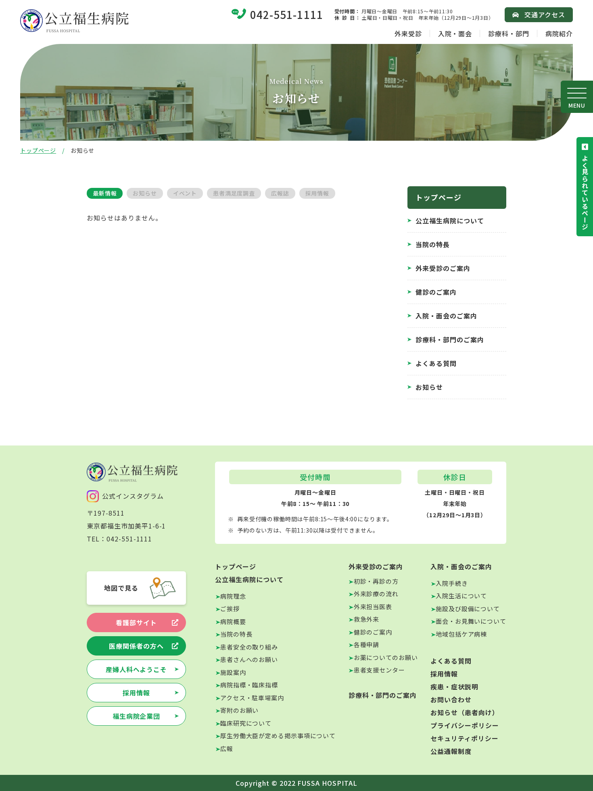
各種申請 (367, 644)
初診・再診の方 (376, 581)
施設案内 (233, 672)
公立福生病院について (450, 220)
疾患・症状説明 (454, 686)
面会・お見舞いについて (471, 621)
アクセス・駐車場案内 (252, 697)
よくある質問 (436, 363)
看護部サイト (136, 622)
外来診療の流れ (376, 593)
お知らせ (429, 387)
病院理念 (233, 596)
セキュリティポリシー (464, 738)
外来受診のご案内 (443, 268)
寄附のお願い (239, 710)
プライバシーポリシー (464, 725)
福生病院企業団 (137, 716)
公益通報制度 (451, 751)
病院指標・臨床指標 (249, 685)
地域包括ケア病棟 (461, 634)
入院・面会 (455, 33)
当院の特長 (433, 244)
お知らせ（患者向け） (464, 712)
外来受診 (408, 33)
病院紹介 (559, 33)
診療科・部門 (508, 33)
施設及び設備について (468, 608)
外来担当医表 (373, 606)
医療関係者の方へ (136, 646)
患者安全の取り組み (249, 647)
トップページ (38, 150)
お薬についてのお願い (386, 657)
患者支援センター (379, 670)
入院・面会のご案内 (446, 316)
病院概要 (233, 621)
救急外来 (367, 619)
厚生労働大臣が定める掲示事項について (278, 735)
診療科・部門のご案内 (450, 339)
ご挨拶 (230, 608)
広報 (226, 748)
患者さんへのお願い (249, 659)
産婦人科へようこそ (136, 669)
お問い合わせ (451, 699)
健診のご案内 (436, 292)
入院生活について (461, 595)
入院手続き (452, 583)
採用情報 (136, 692)
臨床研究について (245, 723)
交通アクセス (544, 14)
